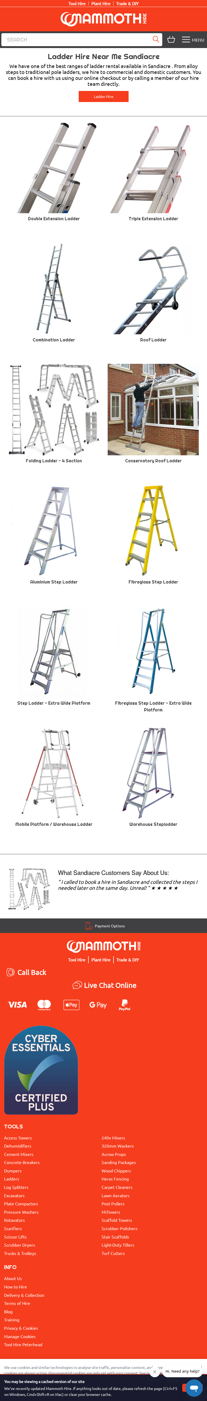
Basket (170, 39)
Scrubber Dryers (19, 1244)
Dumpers (13, 1170)
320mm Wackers (118, 1145)
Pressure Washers (21, 1212)
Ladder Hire (103, 96)
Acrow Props (114, 1154)
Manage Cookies (20, 1336)
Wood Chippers (116, 1170)
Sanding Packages (119, 1162)
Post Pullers (113, 1203)
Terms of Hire (17, 1303)
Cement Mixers (18, 1154)
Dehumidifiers (17, 1145)
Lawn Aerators (115, 1195)
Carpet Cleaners (117, 1187)
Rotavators (14, 1220)
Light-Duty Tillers (118, 1244)
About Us (13, 1278)
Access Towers (18, 1137)
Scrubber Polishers (119, 1228)
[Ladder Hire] (29, 888)
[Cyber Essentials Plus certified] (41, 1071)
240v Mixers (113, 1137)
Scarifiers (13, 1228)
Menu (198, 39)
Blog (8, 1311)
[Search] (157, 39)
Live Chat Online (110, 985)
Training (11, 1319)
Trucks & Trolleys (20, 1253)
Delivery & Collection (24, 1295)
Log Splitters (16, 1187)
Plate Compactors (21, 1203)
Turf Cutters (113, 1253)
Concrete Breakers (22, 1162)
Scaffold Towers (117, 1220)
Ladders (11, 1178)
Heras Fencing (115, 1178)
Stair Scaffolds (115, 1236)
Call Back (32, 972)
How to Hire (15, 1286)
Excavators (14, 1195)
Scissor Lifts (15, 1236)
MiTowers (111, 1212)
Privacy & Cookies (21, 1328)
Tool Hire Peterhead (23, 1344)
